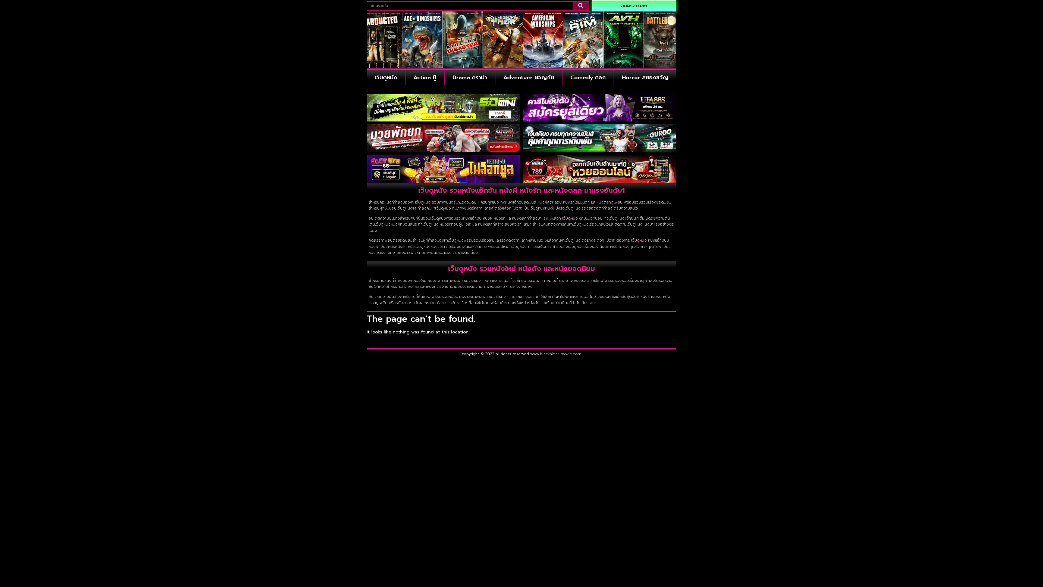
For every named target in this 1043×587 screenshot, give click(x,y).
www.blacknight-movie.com (555, 354)
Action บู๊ (424, 77)
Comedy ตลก (588, 77)
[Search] (581, 6)
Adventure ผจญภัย (528, 77)
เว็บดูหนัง (386, 77)
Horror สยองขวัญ (645, 77)
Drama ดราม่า (470, 77)
